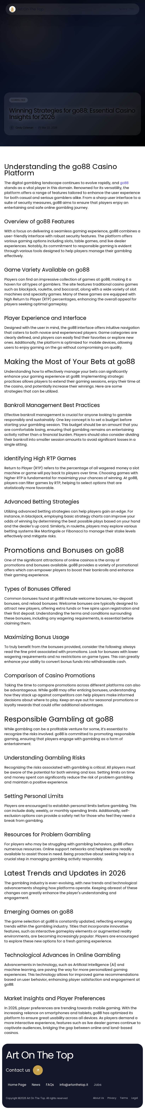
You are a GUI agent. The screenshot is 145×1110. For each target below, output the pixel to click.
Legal (134, 1098)
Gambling (18, 100)
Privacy (112, 1098)
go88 (124, 183)
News (36, 1084)
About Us (98, 1098)
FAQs (50, 1084)
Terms (124, 1098)
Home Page (17, 1084)
